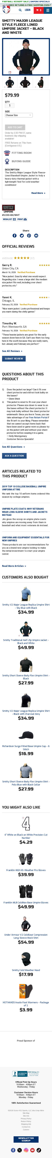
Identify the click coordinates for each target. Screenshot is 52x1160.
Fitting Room (21, 152)
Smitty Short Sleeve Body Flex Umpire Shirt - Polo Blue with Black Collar (26, 783)
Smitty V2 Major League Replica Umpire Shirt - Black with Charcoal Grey (26, 712)
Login (27, 10)
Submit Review (14, 358)
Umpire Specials (40, 2)
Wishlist (7, 219)
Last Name (13, 1079)
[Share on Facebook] (14, 236)
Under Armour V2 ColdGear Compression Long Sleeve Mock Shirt (25, 936)
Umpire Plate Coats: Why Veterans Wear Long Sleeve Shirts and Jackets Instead (24, 512)
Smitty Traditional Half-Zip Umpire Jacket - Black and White (26, 642)
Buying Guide (21, 161)
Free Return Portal (38, 417)
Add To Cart (15, 127)
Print (20, 219)
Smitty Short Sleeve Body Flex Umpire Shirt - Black (26, 677)
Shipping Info (26, 1124)
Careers (26, 1130)
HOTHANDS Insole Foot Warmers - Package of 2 (26, 1004)
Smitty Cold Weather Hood (26, 970)
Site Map (26, 1113)
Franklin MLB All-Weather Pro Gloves (26, 870)
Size (7, 111)
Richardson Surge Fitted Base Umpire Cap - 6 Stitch (26, 748)
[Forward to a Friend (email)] (36, 236)
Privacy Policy (26, 1119)
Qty (7, 101)
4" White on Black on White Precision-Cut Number (26, 836)
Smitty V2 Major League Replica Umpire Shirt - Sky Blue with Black (26, 606)
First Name (13, 1068)
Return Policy (26, 1121)
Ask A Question (14, 455)
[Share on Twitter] (21, 236)
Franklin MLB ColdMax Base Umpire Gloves (26, 902)
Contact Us (26, 1127)
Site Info (26, 1116)
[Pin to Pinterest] (29, 236)
